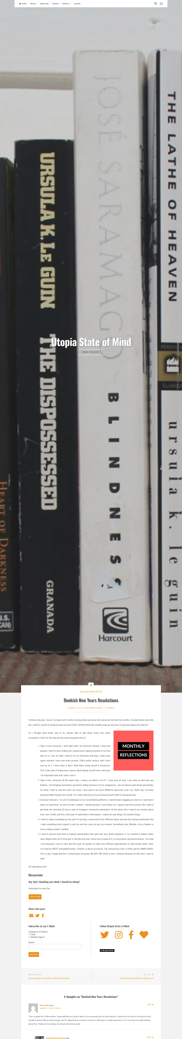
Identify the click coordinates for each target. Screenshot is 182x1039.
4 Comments (110, 708)
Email (32, 942)
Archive (77, 4)
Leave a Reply (35, 897)
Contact (55, 4)
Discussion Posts (91, 692)
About (32, 4)
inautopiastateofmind (93, 708)
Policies (65, 4)
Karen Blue (44, 1005)
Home (24, 4)
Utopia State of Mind (91, 341)
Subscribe (44, 4)
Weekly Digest (37, 937)
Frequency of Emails (38, 932)
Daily (32, 934)
